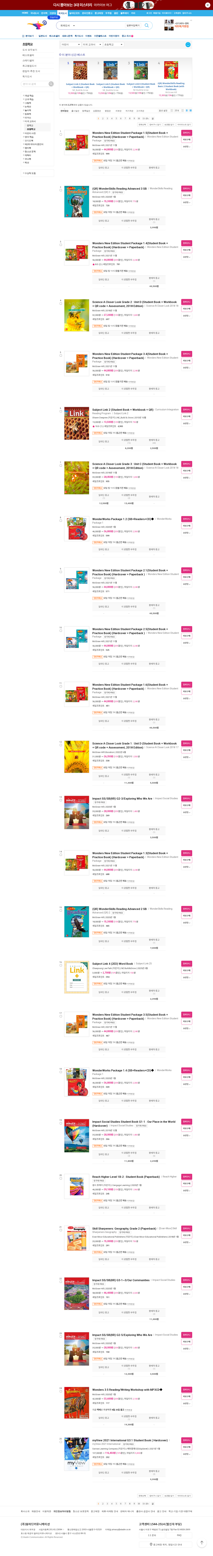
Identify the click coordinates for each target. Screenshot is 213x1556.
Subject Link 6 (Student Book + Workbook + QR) (141, 85)
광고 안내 (161, 1511)
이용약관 (46, 1511)
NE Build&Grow (128, 968)
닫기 (208, 5)
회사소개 (25, 1511)
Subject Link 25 (144, 963)
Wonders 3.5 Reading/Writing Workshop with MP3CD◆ (127, 1389)
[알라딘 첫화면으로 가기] (38, 25)
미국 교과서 (30, 121)
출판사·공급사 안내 (145, 1511)
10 (139, 118)
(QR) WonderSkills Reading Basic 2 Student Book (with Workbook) (171, 86)
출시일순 (75, 110)
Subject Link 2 (121, 413)
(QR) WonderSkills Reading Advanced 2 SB (119, 909)
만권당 (53, 13)
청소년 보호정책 (81, 1511)
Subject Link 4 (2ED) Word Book (112, 963)
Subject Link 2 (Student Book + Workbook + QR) (80, 86)
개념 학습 (29, 95)
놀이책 (28, 110)
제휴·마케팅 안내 (110, 1511)
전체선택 (142, 125)
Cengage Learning (121, 1185)
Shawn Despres (99, 417)
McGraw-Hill (98, 145)
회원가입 (157, 13)
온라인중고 (87, 13)
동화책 (28, 113)
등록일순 (86, 110)
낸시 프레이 (97, 1185)
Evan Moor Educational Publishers (150, 1237)
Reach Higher (170, 1176)
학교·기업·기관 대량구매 (180, 1511)
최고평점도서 (29, 65)
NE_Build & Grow (125, 417)
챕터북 (28, 147)
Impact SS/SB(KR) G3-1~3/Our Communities (121, 1280)
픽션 (27, 162)
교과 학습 (29, 99)
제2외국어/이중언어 (34, 144)
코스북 (28, 158)
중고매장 (99, 13)
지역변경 (130, 161)
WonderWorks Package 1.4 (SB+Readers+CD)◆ (123, 1070)
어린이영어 (114, 36)
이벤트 (88, 36)
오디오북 (29, 140)
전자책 (44, 13)
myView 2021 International (106, 1444)
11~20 (145, 118)
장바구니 (187, 13)
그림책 (28, 102)
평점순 (108, 110)
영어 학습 (29, 136)
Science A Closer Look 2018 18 (162, 305)
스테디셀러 (28, 60)
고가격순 (140, 110)
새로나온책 (67, 36)
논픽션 (28, 106)
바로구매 (186, 140)
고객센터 (177, 13)
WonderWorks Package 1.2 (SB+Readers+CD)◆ (123, 519)
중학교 (30, 125)
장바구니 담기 (155, 125)
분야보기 (29, 36)
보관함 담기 (169, 125)
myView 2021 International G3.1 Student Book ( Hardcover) (130, 1440)
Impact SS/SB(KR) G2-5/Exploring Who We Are (122, 1335)
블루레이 (124, 13)
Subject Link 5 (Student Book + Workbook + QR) (110, 86)
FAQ (179, 1535)
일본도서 (43, 36)
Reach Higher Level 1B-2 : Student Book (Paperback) (126, 1176)
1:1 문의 (152, 1535)
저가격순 (129, 110)
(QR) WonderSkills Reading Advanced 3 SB (119, 188)
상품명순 (97, 110)
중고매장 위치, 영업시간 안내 (167, 1544)
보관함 (186, 146)
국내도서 (34, 13)
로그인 (149, 13)
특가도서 (79, 36)
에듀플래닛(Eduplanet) (137, 1448)
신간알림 (188, 44)
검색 (146, 25)
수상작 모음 (30, 173)
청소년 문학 (30, 151)
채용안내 (36, 1511)
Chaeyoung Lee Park (102, 968)
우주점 (108, 13)
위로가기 (202, 1543)
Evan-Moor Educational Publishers (108, 1237)
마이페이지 (166, 13)
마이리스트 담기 (184, 125)
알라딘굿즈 (74, 13)
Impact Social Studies (166, 798)
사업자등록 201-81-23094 (50, 1529)
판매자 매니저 (127, 1511)
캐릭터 (28, 155)
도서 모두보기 (29, 49)
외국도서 (62, 13)
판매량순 (65, 110)
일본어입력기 (133, 25)
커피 (133, 13)
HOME (25, 13)
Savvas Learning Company (105, 1448)
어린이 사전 (30, 133)
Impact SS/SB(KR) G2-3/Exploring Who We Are (122, 798)
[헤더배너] (178, 25)
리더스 (28, 117)
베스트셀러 (54, 36)
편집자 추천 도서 (31, 71)
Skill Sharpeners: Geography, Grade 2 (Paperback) (124, 1228)
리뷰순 (119, 110)
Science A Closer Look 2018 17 (162, 747)
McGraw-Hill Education (103, 752)
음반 (116, 13)
